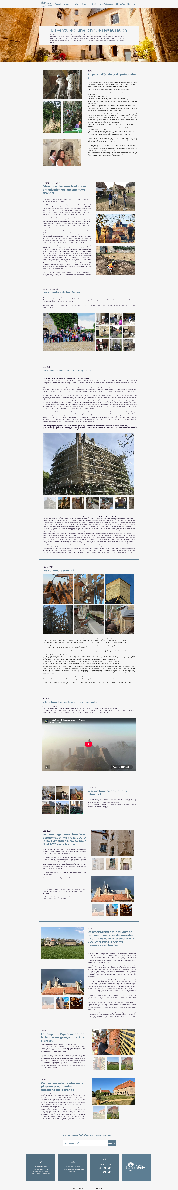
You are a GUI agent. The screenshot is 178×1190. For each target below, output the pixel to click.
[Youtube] (104, 1172)
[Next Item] (131, 464)
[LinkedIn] (100, 1172)
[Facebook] (104, 1168)
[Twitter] (109, 1168)
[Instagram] (100, 1168)
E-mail (65, 1138)
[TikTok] (109, 1172)
